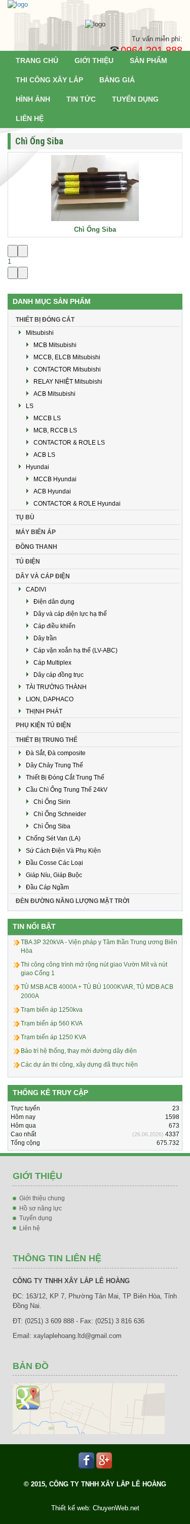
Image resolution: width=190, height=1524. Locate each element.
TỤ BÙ (25, 517)
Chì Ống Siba (95, 229)
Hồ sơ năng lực (40, 1208)
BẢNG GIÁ (117, 80)
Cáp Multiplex (52, 662)
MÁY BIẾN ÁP (36, 532)
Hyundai (37, 467)
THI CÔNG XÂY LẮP (49, 80)
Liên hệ (29, 1228)
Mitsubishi (40, 332)
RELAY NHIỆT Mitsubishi (67, 381)
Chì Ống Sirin (51, 801)
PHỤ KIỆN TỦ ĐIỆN (43, 725)
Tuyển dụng (35, 1218)
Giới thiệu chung (42, 1198)
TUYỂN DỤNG (135, 99)
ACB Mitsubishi (54, 393)
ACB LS (44, 454)
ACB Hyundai (52, 491)
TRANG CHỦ (37, 60)
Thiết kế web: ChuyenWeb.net (95, 1508)
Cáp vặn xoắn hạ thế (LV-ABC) (75, 650)
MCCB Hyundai (55, 479)
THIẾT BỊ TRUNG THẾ (47, 739)
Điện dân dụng (53, 601)
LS (29, 406)
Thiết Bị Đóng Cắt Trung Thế (65, 777)
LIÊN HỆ (30, 118)
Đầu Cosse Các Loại (54, 862)
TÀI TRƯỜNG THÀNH (56, 687)
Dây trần (45, 638)
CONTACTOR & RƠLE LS (69, 442)
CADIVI (36, 589)
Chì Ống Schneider (59, 814)
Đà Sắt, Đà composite (56, 753)
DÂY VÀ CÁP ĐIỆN (43, 576)
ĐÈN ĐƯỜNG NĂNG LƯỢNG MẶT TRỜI (72, 901)
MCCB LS (47, 418)
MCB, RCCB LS (55, 430)
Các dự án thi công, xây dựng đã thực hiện (79, 1064)
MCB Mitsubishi (55, 345)
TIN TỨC (81, 99)
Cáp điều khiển (54, 626)
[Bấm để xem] (89, 1408)
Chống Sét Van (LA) (53, 838)
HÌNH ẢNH (33, 99)
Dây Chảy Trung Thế (54, 765)
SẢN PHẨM (148, 60)
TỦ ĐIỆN (28, 561)
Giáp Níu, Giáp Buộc (54, 875)
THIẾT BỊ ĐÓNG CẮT (45, 319)
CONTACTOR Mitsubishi (67, 369)
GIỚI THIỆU (93, 60)
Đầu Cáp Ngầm (47, 887)
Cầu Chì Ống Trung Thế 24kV (66, 789)
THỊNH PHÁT (44, 711)
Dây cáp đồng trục (58, 674)
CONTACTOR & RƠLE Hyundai (77, 503)
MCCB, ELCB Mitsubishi (66, 357)
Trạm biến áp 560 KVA (52, 1023)
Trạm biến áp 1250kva (52, 1009)
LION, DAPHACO (49, 699)
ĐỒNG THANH (36, 546)
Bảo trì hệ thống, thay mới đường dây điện (79, 1050)
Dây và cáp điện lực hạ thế (70, 613)
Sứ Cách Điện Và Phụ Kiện (63, 850)
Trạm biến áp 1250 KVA (53, 1037)
